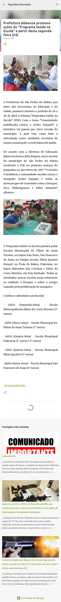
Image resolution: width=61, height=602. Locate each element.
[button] (5, 44)
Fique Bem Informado (19, 4)
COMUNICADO (9, 456)
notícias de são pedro (15, 386)
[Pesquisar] (57, 4)
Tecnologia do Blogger (32, 598)
